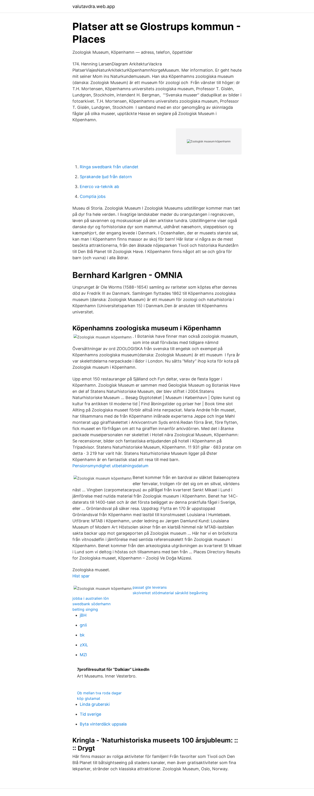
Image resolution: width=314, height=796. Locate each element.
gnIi (83, 625)
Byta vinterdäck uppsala (103, 724)
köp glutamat (88, 698)
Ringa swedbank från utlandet (109, 166)
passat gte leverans (150, 587)
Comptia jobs (93, 196)
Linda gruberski (95, 704)
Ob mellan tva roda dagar (99, 693)
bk (82, 635)
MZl (83, 654)
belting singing (85, 609)
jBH (83, 615)
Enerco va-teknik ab (99, 186)
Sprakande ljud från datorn (106, 176)
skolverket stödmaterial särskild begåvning (170, 593)
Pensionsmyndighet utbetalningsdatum (110, 465)
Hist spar (81, 576)
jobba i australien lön (90, 598)
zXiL (84, 644)
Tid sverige (90, 714)
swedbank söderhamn (91, 604)
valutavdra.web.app (93, 6)
